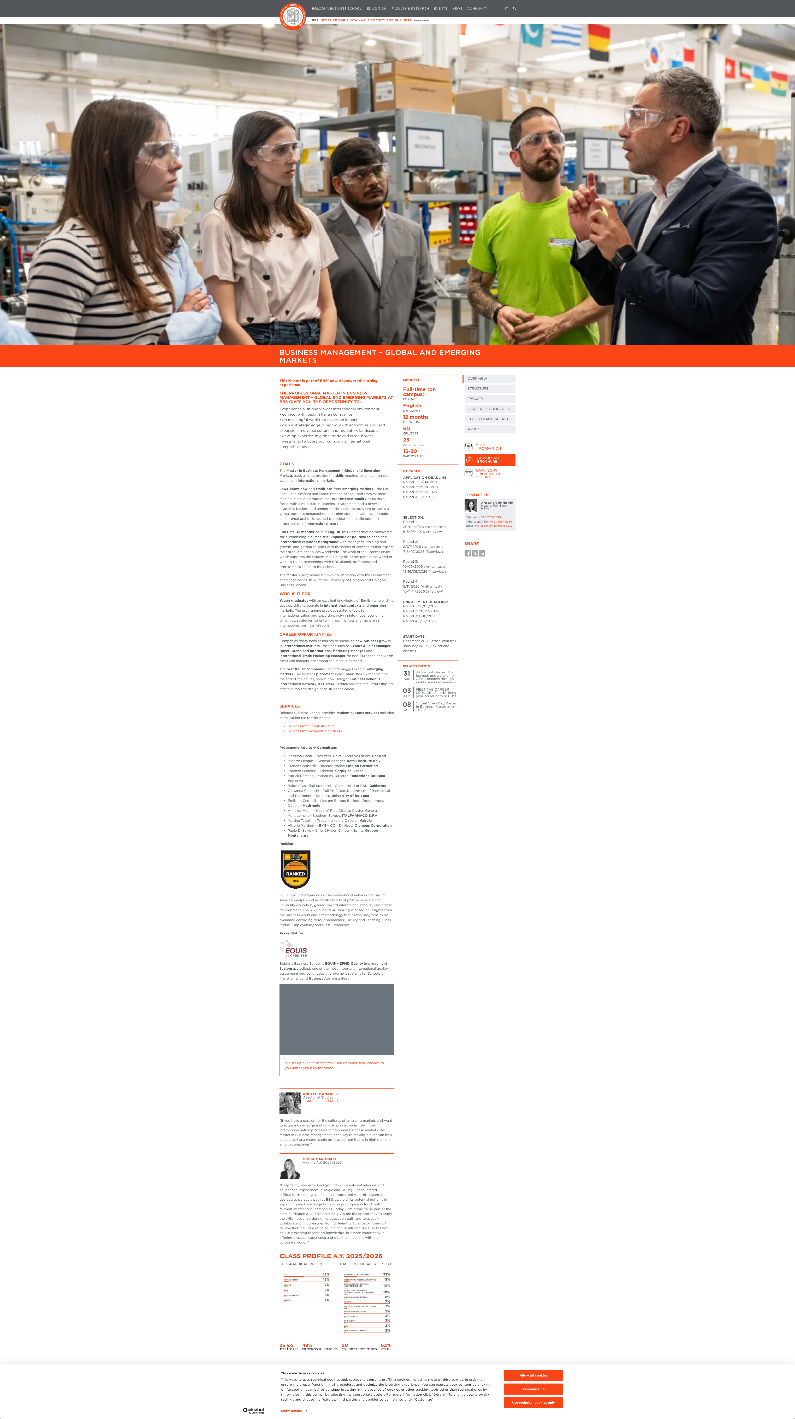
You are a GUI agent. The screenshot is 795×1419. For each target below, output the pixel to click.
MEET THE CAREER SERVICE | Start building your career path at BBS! (436, 692)
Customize (531, 1389)
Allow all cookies (533, 1375)
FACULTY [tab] (475, 399)
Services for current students (311, 726)
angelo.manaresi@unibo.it (323, 1101)
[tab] (490, 447)
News (457, 8)
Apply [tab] (473, 429)
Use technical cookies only (533, 1402)
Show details (291, 1411)
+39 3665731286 (501, 521)
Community (477, 8)
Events (440, 8)
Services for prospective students (315, 731)
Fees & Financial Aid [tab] (488, 419)
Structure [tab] (478, 389)
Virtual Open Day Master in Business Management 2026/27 (436, 706)
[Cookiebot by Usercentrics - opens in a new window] (254, 1411)
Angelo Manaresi (320, 1094)
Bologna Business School (337, 8)
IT (506, 8)
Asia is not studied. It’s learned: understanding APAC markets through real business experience (436, 677)
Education (377, 8)
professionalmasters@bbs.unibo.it (497, 525)
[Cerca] (515, 8)
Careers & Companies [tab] (489, 409)
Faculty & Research (410, 8)
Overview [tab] (477, 379)
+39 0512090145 (490, 517)
